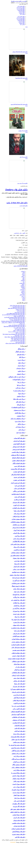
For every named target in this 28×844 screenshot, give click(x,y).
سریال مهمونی (21, 416)
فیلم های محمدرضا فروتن (18, 748)
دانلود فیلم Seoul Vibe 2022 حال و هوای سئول (14, 336)
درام (21, 233)
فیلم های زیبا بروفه (20, 616)
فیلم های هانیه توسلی (19, 820)
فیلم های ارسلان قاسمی (18, 452)
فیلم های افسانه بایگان (19, 463)
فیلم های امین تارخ (20, 485)
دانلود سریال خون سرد (20, 312)
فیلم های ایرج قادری (19, 499)
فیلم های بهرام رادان (19, 513)
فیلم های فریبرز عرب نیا (18, 706)
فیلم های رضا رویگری (19, 597)
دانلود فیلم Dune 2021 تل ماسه (17, 203)
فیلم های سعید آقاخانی (19, 636)
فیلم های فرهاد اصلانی (19, 700)
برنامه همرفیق (21, 354)
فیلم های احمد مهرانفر (19, 446)
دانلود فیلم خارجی (21, 9)
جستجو (12, 2)
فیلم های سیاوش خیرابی (18, 642)
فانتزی (23, 288)
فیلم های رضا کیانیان (19, 605)
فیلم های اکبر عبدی (19, 497)
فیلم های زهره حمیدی (19, 614)
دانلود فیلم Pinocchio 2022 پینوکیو (17, 305)
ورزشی (23, 296)
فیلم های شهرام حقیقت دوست (16, 658)
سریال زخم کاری (20, 388)
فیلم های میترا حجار (19, 798)
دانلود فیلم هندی (21, 10)
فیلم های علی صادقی (19, 681)
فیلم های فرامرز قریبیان (18, 692)
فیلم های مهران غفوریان (18, 789)
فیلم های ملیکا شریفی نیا (18, 773)
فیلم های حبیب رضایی (19, 569)
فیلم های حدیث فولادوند (18, 572)
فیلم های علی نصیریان (19, 686)
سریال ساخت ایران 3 (19, 390)
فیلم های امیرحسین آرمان (18, 483)
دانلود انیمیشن (21, 11)
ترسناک (23, 276)
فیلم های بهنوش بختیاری (18, 519)
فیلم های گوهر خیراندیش (18, 714)
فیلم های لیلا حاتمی (19, 728)
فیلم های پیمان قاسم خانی (17, 544)
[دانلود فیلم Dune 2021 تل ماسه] (17, 228)
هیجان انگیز (22, 294)
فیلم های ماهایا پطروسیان (18, 736)
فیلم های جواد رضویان (19, 558)
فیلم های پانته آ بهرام (19, 530)
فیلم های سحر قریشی (19, 633)
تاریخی (23, 274)
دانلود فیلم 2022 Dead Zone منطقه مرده (16, 313)
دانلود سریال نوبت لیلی (20, 329)
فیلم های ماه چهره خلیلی (18, 739)
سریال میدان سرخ (20, 421)
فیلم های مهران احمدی (18, 784)
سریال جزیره (21, 360)
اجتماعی (23, 271)
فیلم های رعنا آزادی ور (19, 608)
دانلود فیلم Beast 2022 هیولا (19, 306)
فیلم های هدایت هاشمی (18, 823)
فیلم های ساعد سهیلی (19, 625)
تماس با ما (22, 14)
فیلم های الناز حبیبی (19, 466)
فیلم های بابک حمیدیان (19, 502)
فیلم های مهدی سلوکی (18, 778)
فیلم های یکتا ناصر (20, 837)
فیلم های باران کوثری (19, 505)
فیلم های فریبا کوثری (19, 703)
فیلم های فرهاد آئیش (19, 697)
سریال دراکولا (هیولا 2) (19, 379)
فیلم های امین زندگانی (19, 491)
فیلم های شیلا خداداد (19, 664)
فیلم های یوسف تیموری (18, 834)
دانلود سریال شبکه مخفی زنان (18, 339)
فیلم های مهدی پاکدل (19, 781)
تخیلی (23, 275)
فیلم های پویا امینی (20, 536)
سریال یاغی (21, 429)
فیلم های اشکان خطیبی (18, 460)
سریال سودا (21, 393)
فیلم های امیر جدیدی (19, 477)
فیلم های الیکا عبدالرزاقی (18, 474)
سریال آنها (22, 357)
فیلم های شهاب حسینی (18, 656)
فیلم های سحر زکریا (19, 630)
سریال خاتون (21, 371)
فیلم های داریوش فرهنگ (18, 586)
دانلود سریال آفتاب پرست (19, 330)
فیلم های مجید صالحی (19, 742)
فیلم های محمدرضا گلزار (18, 750)
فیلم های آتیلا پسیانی (19, 438)
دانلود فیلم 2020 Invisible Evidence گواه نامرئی (14, 317)
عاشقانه (23, 287)
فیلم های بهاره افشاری (19, 508)
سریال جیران (21, 365)
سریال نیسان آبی (20, 427)
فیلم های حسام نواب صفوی (17, 575)
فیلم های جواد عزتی (19, 561)
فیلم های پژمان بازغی (19, 538)
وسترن (23, 297)
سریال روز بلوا (21, 385)
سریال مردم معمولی (19, 410)
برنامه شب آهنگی (20, 351)
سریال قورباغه (21, 404)
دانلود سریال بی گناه (20, 332)
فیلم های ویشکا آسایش (18, 831)
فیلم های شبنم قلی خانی (18, 647)
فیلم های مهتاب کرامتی (18, 775)
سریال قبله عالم (20, 402)
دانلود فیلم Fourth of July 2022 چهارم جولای (15, 343)
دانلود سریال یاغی (21, 310)
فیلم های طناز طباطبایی (18, 672)
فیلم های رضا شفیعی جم (18, 600)
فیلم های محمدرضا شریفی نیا (17, 745)
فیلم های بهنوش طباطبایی (18, 522)
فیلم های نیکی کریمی (19, 817)
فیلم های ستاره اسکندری (18, 628)
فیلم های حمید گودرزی (19, 580)
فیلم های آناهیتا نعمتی (19, 444)
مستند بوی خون (20, 432)
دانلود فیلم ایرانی (21, 6)
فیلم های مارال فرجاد (19, 734)
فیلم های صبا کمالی (19, 669)
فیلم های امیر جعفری (19, 480)
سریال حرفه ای (20, 368)
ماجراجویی (16, 233)
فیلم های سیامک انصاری (18, 639)
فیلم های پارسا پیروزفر (19, 527)
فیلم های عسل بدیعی (19, 678)
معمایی (23, 290)
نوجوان (23, 293)
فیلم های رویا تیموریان (19, 611)
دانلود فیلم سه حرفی (20, 342)
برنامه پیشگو (21, 349)
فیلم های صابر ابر (20, 667)
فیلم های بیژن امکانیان (19, 524)
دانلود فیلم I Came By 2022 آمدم (17, 340)
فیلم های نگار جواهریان (18, 803)
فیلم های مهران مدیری (19, 792)
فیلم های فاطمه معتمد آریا (18, 689)
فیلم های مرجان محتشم (18, 753)
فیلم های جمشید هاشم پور (17, 555)
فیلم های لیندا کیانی (19, 731)
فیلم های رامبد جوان (19, 591)
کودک (23, 300)
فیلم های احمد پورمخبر (19, 449)
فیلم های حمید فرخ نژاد (18, 577)
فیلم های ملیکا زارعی (19, 770)
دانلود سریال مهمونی (20, 309)
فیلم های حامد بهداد (19, 564)
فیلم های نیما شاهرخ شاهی (17, 812)
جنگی (23, 279)
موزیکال (23, 292)
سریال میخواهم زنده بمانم (18, 418)
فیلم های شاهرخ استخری (18, 644)
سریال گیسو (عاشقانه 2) (18, 407)
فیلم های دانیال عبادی (19, 589)
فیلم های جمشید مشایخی (18, 552)
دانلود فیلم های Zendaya (16, 189)
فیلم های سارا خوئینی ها (18, 619)
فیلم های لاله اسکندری (19, 723)
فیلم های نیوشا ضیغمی (18, 815)
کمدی (23, 298)
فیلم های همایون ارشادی (18, 828)
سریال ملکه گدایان (20, 413)
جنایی (23, 277)
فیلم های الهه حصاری (19, 471)
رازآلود (23, 284)
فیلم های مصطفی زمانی (18, 767)
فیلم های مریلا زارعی (19, 756)
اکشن (23, 233)
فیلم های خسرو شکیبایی (18, 583)
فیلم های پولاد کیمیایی (19, 533)
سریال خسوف (21, 374)
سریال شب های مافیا (19, 399)
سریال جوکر (21, 363)
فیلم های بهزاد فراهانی (19, 516)
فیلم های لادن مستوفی (18, 720)
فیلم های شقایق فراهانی (18, 653)
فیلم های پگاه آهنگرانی (19, 541)
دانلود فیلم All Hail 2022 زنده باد (17, 319)
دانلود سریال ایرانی (20, 7)
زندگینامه (23, 285)
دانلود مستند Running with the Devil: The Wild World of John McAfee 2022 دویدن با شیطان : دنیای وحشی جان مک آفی (13, 322)
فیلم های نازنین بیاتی (19, 801)
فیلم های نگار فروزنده (19, 806)
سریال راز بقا (21, 382)
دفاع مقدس (22, 283)
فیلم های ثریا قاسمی (19, 550)
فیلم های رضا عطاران (19, 603)
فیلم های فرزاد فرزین (19, 695)
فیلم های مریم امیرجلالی (18, 759)
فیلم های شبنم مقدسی (18, 650)
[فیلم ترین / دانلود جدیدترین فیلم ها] (19, 1)
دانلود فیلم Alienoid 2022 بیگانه (18, 338)
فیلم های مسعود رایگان (18, 764)
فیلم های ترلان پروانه (19, 547)
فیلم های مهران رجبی (19, 787)
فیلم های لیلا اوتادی (19, 725)
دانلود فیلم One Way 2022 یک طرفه (17, 318)
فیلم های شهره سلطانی (18, 661)
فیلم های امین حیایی (19, 488)
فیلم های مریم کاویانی (19, 762)
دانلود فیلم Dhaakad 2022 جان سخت (16, 325)
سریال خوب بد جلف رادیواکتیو (17, 377)
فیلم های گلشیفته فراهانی (18, 711)
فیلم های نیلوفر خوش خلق (17, 809)
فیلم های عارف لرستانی (18, 675)
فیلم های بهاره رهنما (19, 510)
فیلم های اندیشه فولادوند (18, 494)
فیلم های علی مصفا (19, 683)
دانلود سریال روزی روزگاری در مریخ (16, 331)
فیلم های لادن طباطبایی (18, 717)
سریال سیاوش (21, 396)
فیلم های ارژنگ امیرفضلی (18, 455)
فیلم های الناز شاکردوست (18, 469)
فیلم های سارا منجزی (19, 622)
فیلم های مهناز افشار (19, 795)
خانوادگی (23, 280)
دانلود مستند (22, 12)
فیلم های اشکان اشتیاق (18, 457)
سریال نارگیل (21, 424)
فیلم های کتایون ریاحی (19, 709)
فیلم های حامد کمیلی (19, 566)
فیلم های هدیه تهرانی (19, 826)
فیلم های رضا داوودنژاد (19, 594)
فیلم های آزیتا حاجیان (19, 441)
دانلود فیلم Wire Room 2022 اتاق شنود (16, 308)
